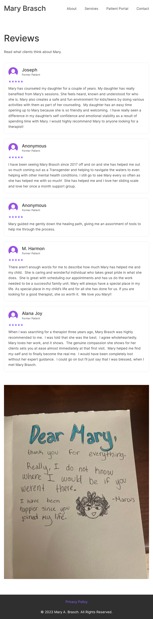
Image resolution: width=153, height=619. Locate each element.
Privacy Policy (76, 602)
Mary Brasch (25, 8)
